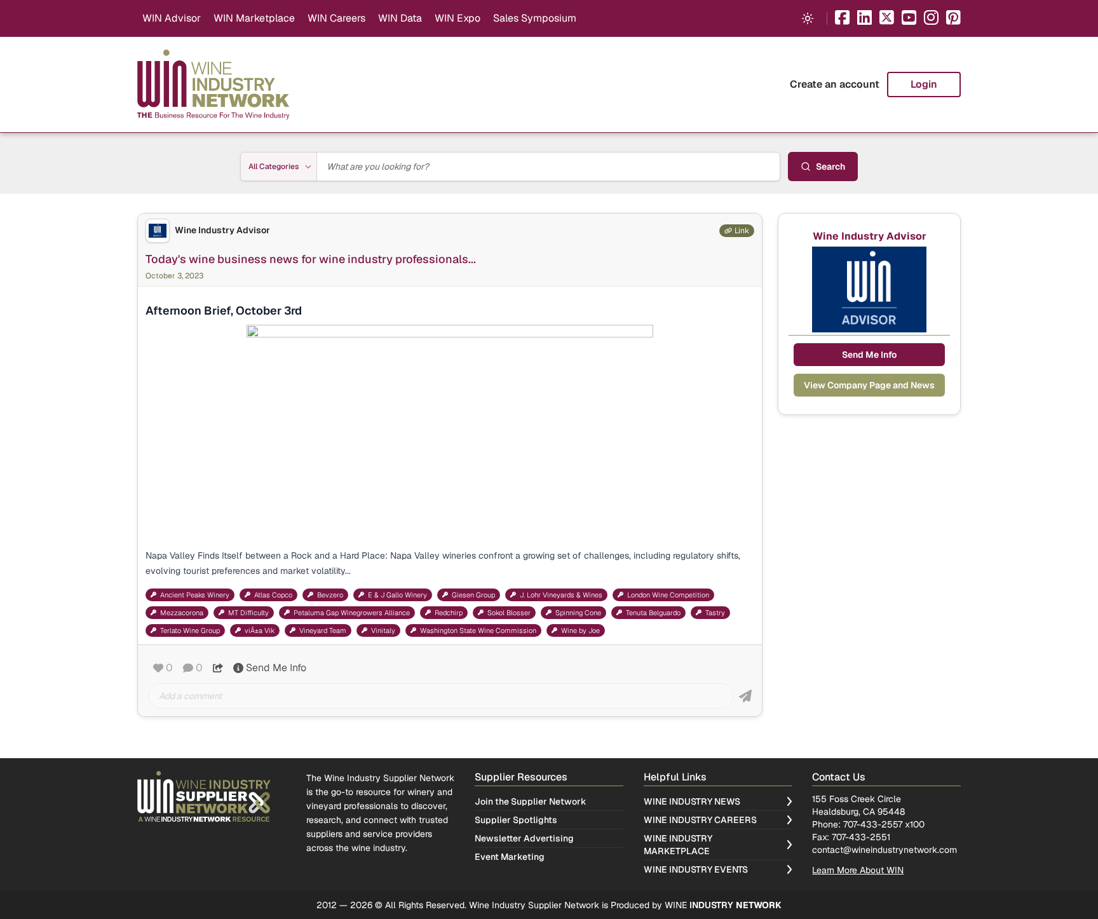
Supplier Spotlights (516, 820)
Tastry (715, 612)
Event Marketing (510, 856)
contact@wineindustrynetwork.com (884, 849)
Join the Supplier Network (530, 801)
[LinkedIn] (864, 19)
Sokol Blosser (509, 612)
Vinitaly (383, 630)
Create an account (834, 84)
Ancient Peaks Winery (194, 594)
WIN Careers (336, 18)
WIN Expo (457, 18)
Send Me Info (276, 667)
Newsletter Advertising (524, 838)
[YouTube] (909, 19)
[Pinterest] (953, 19)
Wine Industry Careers (700, 820)
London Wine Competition (668, 594)
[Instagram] (931, 19)
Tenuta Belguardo (653, 612)
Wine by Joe (580, 630)
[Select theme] (807, 18)
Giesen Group (473, 594)
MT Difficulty (248, 612)
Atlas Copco (273, 594)
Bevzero (330, 594)
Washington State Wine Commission (478, 630)
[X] (886, 19)
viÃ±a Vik (259, 630)
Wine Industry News (692, 801)
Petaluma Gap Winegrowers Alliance (352, 612)
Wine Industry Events (696, 869)
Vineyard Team (322, 630)
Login (924, 84)
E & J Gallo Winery (397, 594)
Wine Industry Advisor (222, 230)
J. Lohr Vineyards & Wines (561, 594)
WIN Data (400, 18)
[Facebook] (842, 19)
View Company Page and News (869, 385)
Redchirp (449, 612)
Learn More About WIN (858, 870)
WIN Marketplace (254, 18)
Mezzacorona (181, 612)
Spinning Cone (578, 612)
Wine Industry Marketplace (678, 845)
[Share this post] (218, 668)
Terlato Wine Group (190, 630)
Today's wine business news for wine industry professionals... (311, 259)
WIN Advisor (171, 18)
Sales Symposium (534, 18)
